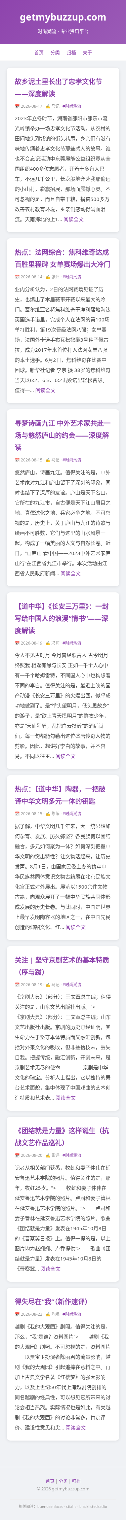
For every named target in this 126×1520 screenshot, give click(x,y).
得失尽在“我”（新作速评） (53, 1301)
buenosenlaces (50, 1506)
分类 (55, 52)
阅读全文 (74, 219)
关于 (87, 52)
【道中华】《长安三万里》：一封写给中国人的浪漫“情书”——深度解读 (62, 618)
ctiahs (71, 1506)
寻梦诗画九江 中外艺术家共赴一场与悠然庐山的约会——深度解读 (63, 435)
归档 (71, 52)
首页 (39, 52)
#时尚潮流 (71, 106)
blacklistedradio (93, 1506)
